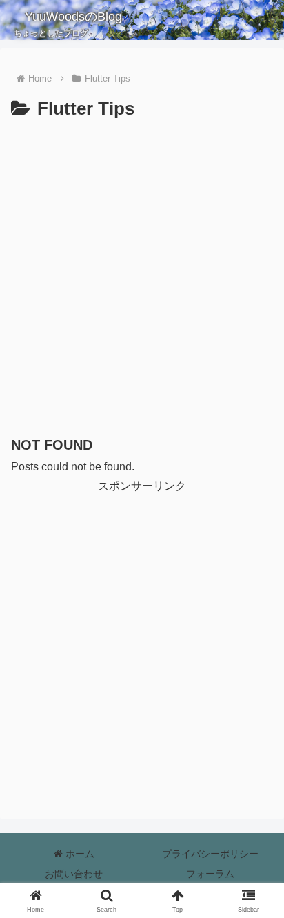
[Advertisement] (142, 274)
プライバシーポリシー (210, 853)
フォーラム (210, 873)
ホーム (78, 853)
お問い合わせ (74, 873)
